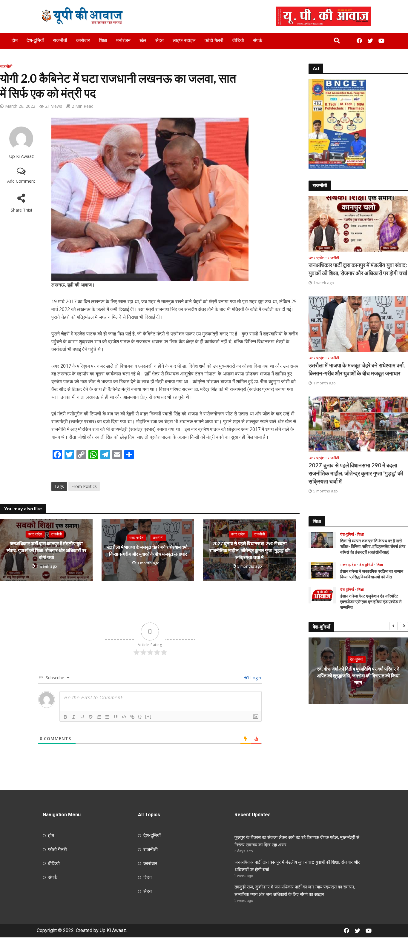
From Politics (84, 486)
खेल (142, 40)
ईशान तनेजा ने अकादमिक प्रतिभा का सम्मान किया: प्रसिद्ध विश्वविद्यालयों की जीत (371, 574)
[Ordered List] (99, 716)
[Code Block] (124, 716)
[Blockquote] (115, 716)
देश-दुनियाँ (35, 40)
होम (15, 40)
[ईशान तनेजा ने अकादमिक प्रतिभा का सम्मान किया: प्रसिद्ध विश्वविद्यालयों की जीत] (322, 570)
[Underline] (82, 716)
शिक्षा (103, 40)
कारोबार (83, 40)
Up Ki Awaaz (21, 156)
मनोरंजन (123, 40)
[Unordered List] (107, 716)
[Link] (132, 716)
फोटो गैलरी (214, 40)
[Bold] (65, 716)
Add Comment (21, 181)
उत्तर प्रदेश (35, 534)
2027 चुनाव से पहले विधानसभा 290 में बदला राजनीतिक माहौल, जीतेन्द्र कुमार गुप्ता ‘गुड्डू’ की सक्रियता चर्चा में (249, 550)
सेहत (159, 40)
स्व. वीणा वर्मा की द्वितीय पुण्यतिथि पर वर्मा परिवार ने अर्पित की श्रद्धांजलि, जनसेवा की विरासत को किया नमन (358, 675)
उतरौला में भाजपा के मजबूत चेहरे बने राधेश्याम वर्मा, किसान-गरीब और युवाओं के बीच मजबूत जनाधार (148, 550)
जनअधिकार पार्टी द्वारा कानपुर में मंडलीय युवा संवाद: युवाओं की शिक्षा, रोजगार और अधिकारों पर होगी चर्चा (46, 550)
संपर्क (257, 40)
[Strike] (90, 716)
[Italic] (74, 716)
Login (255, 677)
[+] (148, 716)
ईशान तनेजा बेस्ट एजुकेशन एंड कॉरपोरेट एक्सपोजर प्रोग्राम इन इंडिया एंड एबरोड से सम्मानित (370, 601)
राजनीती (60, 40)
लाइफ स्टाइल (184, 40)
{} (140, 716)
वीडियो (238, 40)
